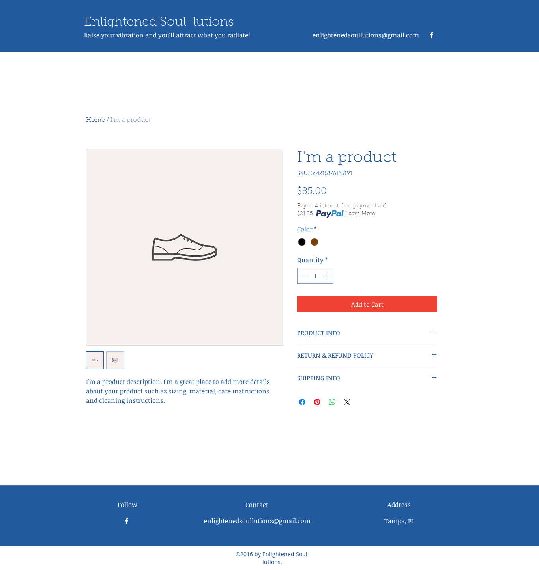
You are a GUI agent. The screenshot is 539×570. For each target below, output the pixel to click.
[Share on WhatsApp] (332, 402)
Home (95, 120)
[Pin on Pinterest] (317, 402)
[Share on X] (347, 402)
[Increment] (326, 275)
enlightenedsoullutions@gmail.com (366, 35)
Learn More (360, 214)
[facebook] (432, 35)
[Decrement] (303, 275)
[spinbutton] (315, 275)
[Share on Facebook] (302, 402)
